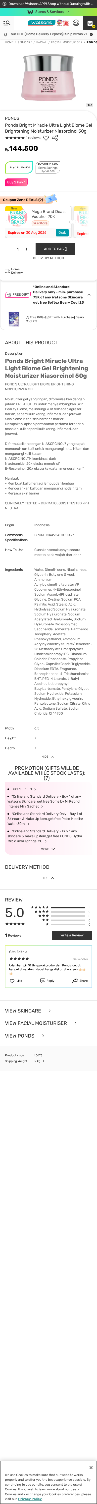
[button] (90, 23)
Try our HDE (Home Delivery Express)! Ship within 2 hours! (46, 34)
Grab (62, 233)
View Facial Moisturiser (36, 1023)
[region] (48, 1482)
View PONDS (20, 1036)
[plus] (26, 249)
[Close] (91, 1467)
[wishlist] (46, 138)
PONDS (12, 118)
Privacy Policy (30, 1499)
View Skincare (23, 1010)
